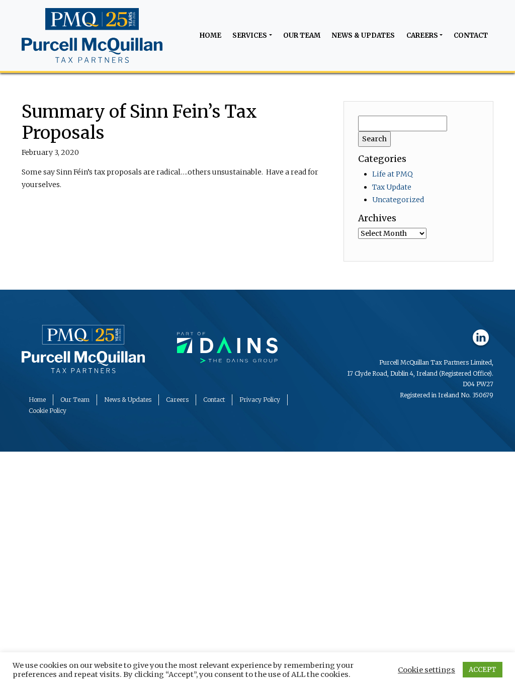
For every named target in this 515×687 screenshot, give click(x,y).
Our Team (301, 35)
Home (210, 35)
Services (249, 35)
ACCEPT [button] (482, 669)
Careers (422, 35)
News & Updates (363, 35)
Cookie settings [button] (426, 669)
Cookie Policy (47, 410)
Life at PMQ (392, 174)
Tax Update (391, 187)
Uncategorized (398, 199)
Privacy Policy (259, 399)
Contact (471, 35)
